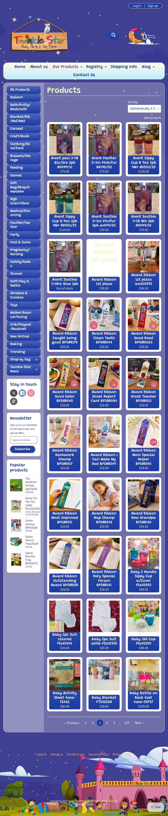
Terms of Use (76, 754)
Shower (16, 274)
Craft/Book (19, 136)
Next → (140, 723)
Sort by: (133, 102)
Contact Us (84, 75)
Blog (149, 68)
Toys (13, 305)
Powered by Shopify (84, 804)
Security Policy (99, 754)
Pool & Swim (20, 242)
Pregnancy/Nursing (20, 252)
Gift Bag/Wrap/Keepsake (20, 187)
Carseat (16, 129)
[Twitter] (13, 393)
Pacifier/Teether (20, 225)
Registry (97, 68)
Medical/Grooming (20, 213)
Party (14, 235)
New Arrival (19, 336)
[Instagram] (31, 393)
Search (42, 754)
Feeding (16, 168)
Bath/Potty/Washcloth (20, 107)
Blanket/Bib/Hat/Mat (20, 119)
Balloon (16, 97)
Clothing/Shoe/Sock (20, 146)
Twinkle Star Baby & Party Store (82, 800)
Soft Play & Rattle (19, 283)
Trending (17, 352)
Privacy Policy (121, 754)
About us (39, 67)
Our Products (68, 68)
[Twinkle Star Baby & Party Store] (39, 34)
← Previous (71, 723)
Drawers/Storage (20, 158)
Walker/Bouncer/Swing (20, 315)
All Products (20, 90)
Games (16, 175)
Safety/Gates (20, 264)
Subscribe (22, 449)
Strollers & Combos (19, 295)
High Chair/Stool (19, 201)
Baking (16, 344)
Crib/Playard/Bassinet (20, 327)
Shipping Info (124, 67)
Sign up (153, 5)
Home (20, 67)
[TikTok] (13, 401)
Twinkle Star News (25, 370)
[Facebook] (22, 393)
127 (126, 723)
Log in (137, 5)
